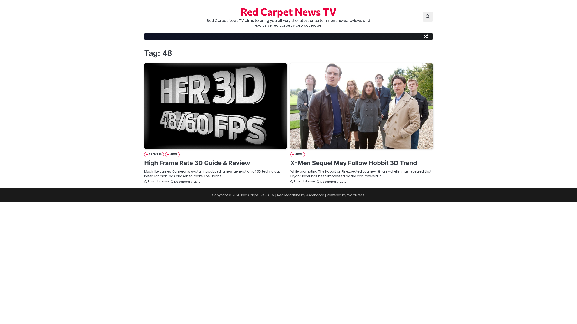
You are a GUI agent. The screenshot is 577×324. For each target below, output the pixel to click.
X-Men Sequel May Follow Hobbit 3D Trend (353, 163)
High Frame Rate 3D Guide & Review (197, 163)
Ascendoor (315, 195)
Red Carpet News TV (288, 11)
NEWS (174, 154)
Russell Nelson (158, 181)
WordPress (355, 195)
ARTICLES (155, 154)
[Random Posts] (425, 36)
